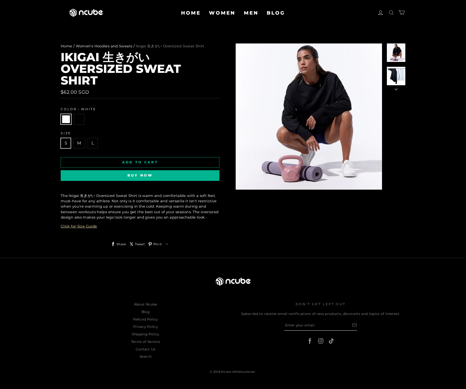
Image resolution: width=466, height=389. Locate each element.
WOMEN (222, 13)
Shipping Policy (145, 334)
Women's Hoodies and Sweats (104, 46)
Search (145, 356)
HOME (191, 13)
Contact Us (145, 349)
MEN (251, 13)
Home (66, 46)
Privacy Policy (145, 327)
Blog (145, 312)
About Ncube (145, 304)
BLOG (276, 13)
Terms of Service (145, 342)
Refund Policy (145, 319)
